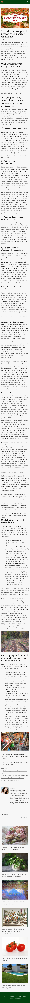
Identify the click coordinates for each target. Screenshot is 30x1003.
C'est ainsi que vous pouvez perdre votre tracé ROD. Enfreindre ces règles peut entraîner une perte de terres (14, 778)
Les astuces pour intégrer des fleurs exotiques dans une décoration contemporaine (13, 931)
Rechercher (5, 814)
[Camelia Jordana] (2, 2)
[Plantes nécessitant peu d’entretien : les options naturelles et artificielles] (15, 871)
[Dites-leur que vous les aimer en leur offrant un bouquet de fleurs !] (15, 844)
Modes (5, 768)
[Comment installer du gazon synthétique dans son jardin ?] (15, 982)
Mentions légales (17, 998)
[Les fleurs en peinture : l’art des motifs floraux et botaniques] (15, 898)
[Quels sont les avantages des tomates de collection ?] (15, 955)
